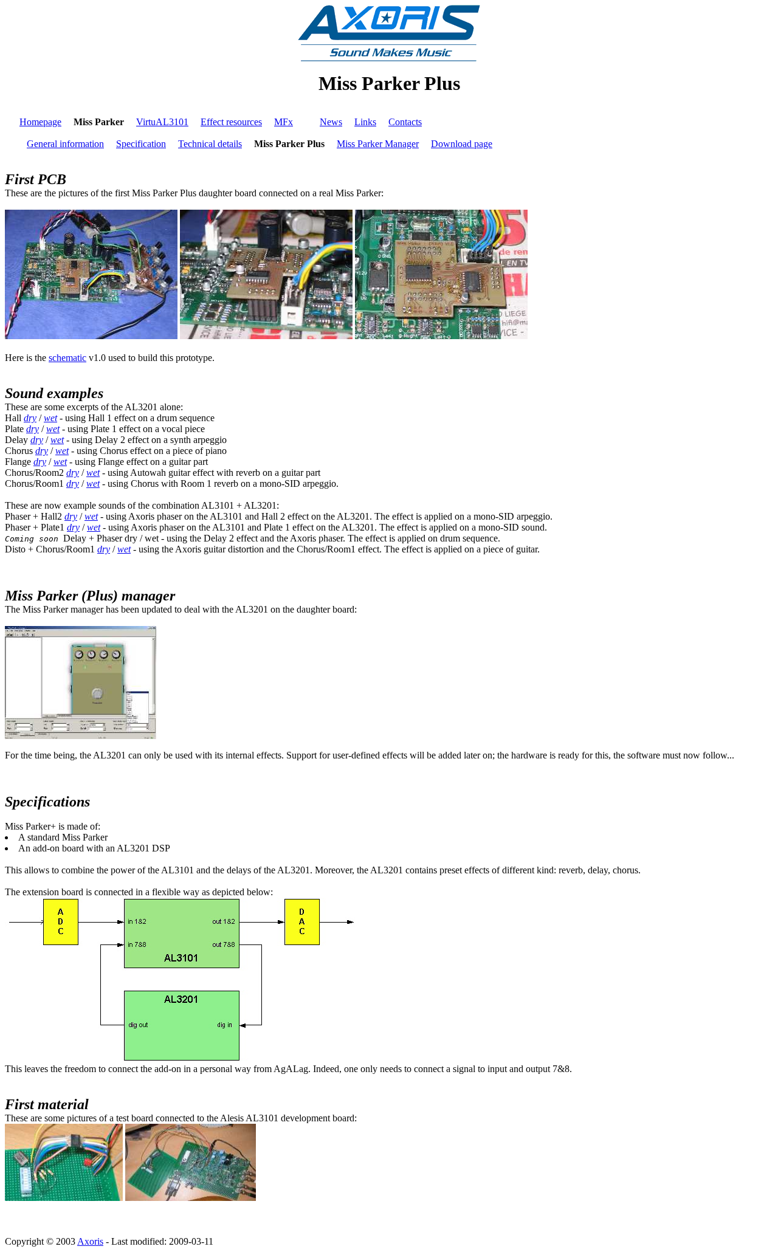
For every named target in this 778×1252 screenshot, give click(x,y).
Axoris (90, 1241)
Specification (141, 144)
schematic (67, 358)
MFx (283, 122)
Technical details (210, 144)
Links (365, 122)
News (331, 122)
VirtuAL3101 (162, 122)
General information (65, 144)
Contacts (405, 122)
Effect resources (231, 122)
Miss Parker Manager (378, 144)
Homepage (40, 122)
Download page (461, 144)
